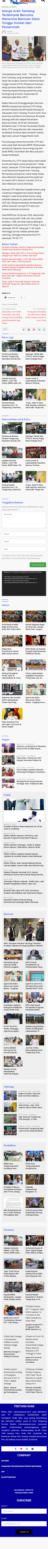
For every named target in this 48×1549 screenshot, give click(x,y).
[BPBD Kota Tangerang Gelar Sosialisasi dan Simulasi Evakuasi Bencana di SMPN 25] (13, 1156)
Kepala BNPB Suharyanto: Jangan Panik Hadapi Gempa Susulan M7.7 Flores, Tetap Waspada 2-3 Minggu (13, 1297)
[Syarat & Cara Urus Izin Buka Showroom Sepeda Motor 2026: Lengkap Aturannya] (35, 976)
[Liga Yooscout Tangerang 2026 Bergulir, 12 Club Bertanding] (10, 1119)
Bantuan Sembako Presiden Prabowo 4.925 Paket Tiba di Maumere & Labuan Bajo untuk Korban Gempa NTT (34, 1389)
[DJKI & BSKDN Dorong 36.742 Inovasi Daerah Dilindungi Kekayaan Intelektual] (13, 1040)
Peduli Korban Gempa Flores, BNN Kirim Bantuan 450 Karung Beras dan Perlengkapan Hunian (35, 1273)
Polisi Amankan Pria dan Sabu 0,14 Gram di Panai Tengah (11, 724)
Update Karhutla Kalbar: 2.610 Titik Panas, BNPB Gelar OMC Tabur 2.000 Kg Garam (22, 260)
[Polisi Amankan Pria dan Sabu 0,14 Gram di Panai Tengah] (12, 714)
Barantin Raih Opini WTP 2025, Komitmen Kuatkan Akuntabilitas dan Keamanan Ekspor (23, 891)
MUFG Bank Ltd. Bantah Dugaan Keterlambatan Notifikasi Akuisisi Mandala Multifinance (36, 651)
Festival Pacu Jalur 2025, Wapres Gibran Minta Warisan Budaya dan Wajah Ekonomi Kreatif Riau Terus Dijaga (31, 1106)
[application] (24, 583)
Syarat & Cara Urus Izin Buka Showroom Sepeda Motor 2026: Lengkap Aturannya (34, 986)
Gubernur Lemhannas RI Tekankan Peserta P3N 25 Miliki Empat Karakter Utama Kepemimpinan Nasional (31, 747)
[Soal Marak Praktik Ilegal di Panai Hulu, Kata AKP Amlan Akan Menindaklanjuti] (12, 616)
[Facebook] (16, 1449)
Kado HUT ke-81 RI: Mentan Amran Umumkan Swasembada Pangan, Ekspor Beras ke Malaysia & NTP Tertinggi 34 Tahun (34, 1359)
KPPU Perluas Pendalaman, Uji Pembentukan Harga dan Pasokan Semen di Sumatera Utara (34, 964)
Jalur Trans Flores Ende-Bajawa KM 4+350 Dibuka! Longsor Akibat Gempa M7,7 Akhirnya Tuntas (11, 1273)
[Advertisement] (24, 1544)
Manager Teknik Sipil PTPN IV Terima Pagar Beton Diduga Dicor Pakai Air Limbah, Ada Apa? (23, 254)
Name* (4, 1506)
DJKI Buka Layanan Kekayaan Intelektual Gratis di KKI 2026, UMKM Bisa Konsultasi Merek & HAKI (13, 1007)
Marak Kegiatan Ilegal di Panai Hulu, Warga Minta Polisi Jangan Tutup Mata (35, 626)
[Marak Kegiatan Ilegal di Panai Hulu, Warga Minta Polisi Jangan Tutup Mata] (36, 616)
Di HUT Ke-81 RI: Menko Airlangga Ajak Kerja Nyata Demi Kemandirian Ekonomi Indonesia (12, 1028)
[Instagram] (27, 1449)
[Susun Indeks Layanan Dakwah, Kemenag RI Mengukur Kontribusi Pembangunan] (8, 771)
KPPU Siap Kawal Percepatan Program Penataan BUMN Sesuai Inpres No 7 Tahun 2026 (35, 1007)
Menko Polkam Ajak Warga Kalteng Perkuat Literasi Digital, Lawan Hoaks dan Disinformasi (23, 864)
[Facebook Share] (24, 329)
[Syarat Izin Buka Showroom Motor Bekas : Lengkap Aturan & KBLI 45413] (36, 689)
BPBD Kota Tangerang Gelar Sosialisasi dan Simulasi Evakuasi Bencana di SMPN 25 (12, 1166)
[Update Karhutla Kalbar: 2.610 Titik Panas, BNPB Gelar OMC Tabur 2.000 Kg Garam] (12, 370)
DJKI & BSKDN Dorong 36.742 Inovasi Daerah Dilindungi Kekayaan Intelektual (12, 1050)
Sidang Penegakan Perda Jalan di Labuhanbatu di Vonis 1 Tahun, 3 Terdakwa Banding (12, 675)
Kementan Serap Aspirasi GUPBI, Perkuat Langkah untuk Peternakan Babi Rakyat (11, 964)
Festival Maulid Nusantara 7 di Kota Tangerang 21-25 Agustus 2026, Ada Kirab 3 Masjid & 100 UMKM (34, 1297)
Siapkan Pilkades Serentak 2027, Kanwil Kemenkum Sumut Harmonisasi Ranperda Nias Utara (24, 873)
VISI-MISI (5, 1461)
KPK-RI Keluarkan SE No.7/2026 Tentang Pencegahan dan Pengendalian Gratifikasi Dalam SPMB (12, 1212)
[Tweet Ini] (29, 329)
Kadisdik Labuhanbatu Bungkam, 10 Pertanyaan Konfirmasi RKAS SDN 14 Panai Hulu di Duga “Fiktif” (35, 1189)
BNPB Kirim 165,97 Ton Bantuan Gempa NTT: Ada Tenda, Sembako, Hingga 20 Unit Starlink (13, 1320)
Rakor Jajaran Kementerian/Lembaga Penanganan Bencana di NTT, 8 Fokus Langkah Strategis (13, 1389)
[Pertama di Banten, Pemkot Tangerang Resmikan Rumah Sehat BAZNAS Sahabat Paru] (12, 346)
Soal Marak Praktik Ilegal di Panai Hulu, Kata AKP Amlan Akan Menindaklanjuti (11, 626)
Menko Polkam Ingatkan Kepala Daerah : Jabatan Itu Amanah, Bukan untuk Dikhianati (23, 855)
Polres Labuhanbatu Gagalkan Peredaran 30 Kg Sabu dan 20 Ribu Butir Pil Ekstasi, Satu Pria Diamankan (35, 675)
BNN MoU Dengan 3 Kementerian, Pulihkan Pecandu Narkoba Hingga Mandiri (12, 1354)
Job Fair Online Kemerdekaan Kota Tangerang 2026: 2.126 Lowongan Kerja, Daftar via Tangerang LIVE (34, 1050)
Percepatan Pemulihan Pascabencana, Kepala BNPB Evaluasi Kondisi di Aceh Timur (35, 315)
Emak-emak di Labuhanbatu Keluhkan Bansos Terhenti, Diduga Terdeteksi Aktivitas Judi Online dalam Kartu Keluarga (22, 267)
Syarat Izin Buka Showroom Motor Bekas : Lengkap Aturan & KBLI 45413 (36, 699)
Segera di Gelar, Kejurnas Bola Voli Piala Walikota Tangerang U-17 (29, 1094)
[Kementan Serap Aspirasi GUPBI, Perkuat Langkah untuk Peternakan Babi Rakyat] (13, 954)
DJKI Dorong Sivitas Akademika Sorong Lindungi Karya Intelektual (34, 1212)
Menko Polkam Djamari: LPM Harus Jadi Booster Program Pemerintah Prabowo (21, 836)
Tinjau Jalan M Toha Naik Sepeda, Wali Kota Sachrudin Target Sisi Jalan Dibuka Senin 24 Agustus (21, 283)
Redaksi (10, 31)
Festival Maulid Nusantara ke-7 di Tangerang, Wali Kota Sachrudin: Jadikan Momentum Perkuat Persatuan (23, 275)
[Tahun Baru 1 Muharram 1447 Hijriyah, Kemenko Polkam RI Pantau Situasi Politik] (8, 760)
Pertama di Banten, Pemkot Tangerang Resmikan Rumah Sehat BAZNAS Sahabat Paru (23, 248)
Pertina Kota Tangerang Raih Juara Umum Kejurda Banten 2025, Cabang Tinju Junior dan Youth (31, 1129)
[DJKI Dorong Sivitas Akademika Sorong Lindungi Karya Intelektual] (35, 1202)
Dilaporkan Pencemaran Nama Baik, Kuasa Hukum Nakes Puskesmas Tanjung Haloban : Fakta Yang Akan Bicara (10, 651)
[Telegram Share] (39, 329)
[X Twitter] (32, 1449)
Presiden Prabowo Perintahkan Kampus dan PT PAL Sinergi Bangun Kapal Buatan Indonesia (13, 1189)
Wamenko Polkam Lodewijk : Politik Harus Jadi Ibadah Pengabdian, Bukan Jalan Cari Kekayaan (24, 882)
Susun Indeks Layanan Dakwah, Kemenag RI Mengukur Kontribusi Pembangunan (31, 771)
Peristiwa (13, 7)
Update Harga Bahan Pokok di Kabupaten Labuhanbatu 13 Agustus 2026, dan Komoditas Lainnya (35, 1028)
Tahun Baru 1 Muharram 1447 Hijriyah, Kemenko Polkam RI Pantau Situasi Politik (29, 759)
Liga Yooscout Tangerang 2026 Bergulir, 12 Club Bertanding (29, 1118)
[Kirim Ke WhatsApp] (44, 329)
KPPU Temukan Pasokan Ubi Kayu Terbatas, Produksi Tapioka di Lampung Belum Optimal (23, 944)
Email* (4, 1518)
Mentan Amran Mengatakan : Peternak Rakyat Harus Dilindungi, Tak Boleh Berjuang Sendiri (13, 1071)
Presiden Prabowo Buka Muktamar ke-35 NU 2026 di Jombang (23, 827)
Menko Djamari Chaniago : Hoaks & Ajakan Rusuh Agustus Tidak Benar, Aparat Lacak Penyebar (22, 846)
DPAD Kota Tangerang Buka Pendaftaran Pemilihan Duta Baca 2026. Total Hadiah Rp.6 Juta (34, 1166)
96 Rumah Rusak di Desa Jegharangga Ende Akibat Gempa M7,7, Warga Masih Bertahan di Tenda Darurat (34, 1250)
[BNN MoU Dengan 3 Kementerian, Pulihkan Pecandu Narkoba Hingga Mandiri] (13, 1342)
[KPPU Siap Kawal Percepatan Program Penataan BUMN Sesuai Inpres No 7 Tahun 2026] (35, 997)
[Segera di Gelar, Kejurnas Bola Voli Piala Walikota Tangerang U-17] (10, 1095)
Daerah (5, 7)
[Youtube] (21, 1449)
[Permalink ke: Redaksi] (4, 32)
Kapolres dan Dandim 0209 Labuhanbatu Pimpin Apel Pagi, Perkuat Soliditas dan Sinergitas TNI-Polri (11, 699)
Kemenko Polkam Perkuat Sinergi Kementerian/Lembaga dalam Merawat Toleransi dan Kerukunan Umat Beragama (22, 901)
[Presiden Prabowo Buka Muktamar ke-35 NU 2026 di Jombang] (24, 810)
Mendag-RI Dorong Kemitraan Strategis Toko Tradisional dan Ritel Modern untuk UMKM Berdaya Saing (31, 782)
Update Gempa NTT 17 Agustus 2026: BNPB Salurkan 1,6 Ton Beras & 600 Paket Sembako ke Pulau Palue (34, 1327)
